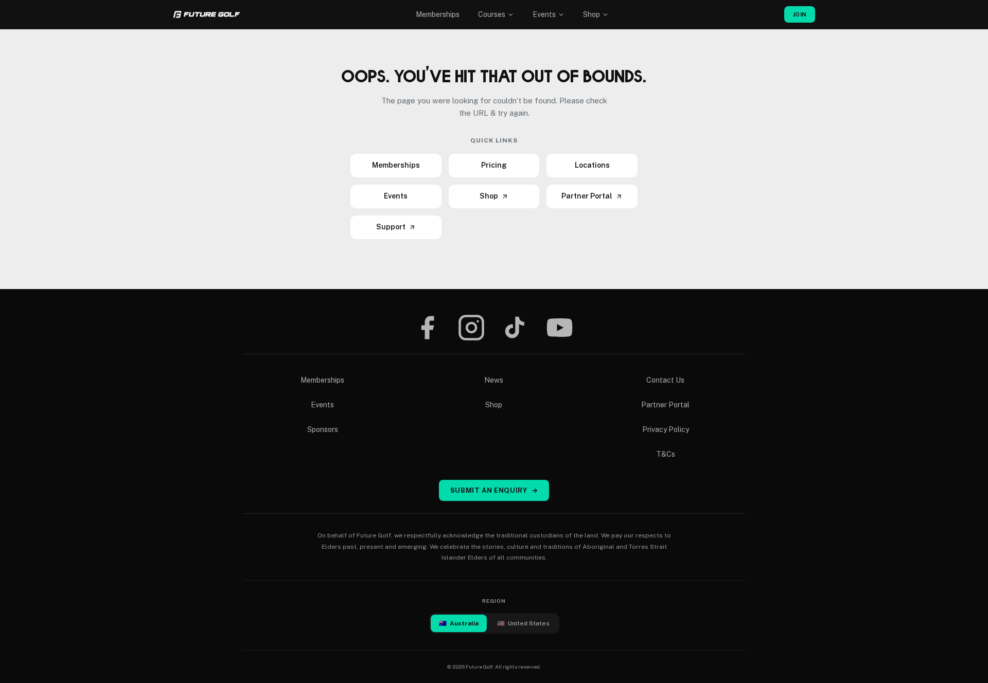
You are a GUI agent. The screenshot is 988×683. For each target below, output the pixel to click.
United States (523, 623)
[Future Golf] (206, 14)
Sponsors (322, 429)
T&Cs (665, 454)
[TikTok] (515, 327)
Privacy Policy (665, 429)
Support (390, 227)
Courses (491, 14)
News (493, 380)
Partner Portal (586, 196)
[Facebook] (427, 327)
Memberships (438, 14)
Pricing (494, 165)
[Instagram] (471, 327)
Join (799, 14)
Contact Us (665, 380)
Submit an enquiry (494, 490)
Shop (591, 14)
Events (544, 14)
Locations (592, 165)
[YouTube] (559, 327)
